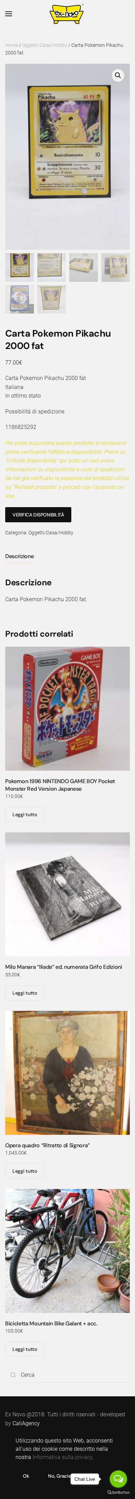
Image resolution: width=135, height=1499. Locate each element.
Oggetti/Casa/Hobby (44, 45)
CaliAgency (26, 1423)
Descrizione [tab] (19, 556)
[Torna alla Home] (68, 14)
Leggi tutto (24, 814)
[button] (8, 14)
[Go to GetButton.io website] (118, 1492)
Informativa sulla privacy (62, 1457)
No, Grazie (59, 1476)
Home (11, 45)
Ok (26, 1476)
